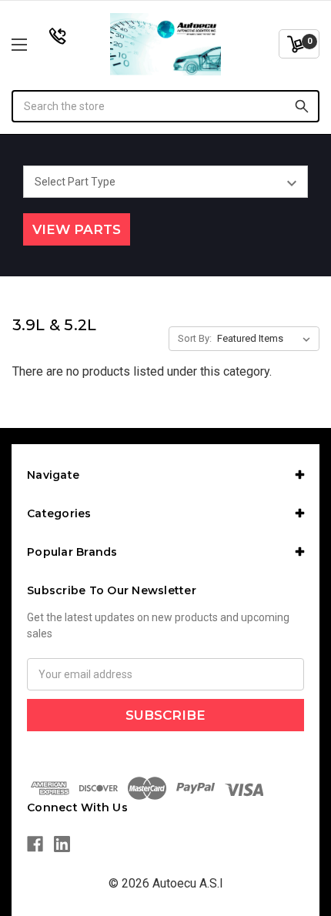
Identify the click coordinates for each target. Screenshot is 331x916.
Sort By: (195, 338)
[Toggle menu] (42, 44)
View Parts (76, 229)
